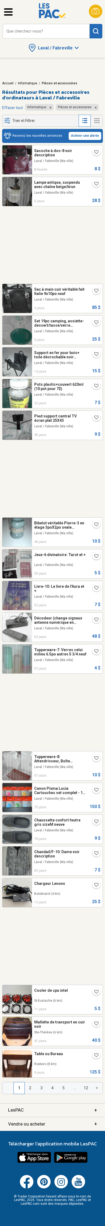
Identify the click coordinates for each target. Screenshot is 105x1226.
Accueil (7, 83)
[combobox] (46, 31)
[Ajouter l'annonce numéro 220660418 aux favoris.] (94, 652)
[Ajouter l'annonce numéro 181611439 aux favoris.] (94, 1024)
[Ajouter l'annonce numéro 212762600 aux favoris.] (94, 885)
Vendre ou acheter (52, 1124)
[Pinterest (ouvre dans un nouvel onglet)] (43, 1187)
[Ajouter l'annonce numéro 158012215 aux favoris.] (94, 790)
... (75, 1088)
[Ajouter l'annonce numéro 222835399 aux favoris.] (94, 854)
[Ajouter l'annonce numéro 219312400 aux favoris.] (94, 323)
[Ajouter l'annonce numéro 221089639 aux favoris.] (94, 418)
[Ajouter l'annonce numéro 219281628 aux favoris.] (94, 184)
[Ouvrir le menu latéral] (8, 12)
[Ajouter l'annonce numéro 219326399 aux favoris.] (94, 291)
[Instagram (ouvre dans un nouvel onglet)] (61, 1187)
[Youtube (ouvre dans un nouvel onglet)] (78, 1187)
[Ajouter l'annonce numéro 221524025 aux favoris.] (94, 386)
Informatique (27, 83)
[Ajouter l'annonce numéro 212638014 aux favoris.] (94, 1056)
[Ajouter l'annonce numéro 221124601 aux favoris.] (94, 525)
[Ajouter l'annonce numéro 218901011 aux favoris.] (94, 354)
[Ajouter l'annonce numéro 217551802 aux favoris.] (94, 588)
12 (86, 1088)
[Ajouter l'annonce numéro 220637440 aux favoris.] (94, 758)
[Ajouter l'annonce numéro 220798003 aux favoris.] (94, 620)
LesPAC (52, 1110)
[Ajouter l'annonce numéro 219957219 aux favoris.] (94, 992)
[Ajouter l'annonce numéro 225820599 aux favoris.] (94, 152)
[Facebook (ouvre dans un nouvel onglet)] (26, 1187)
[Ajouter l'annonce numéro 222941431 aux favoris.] (94, 822)
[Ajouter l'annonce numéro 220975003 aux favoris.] (94, 556)
